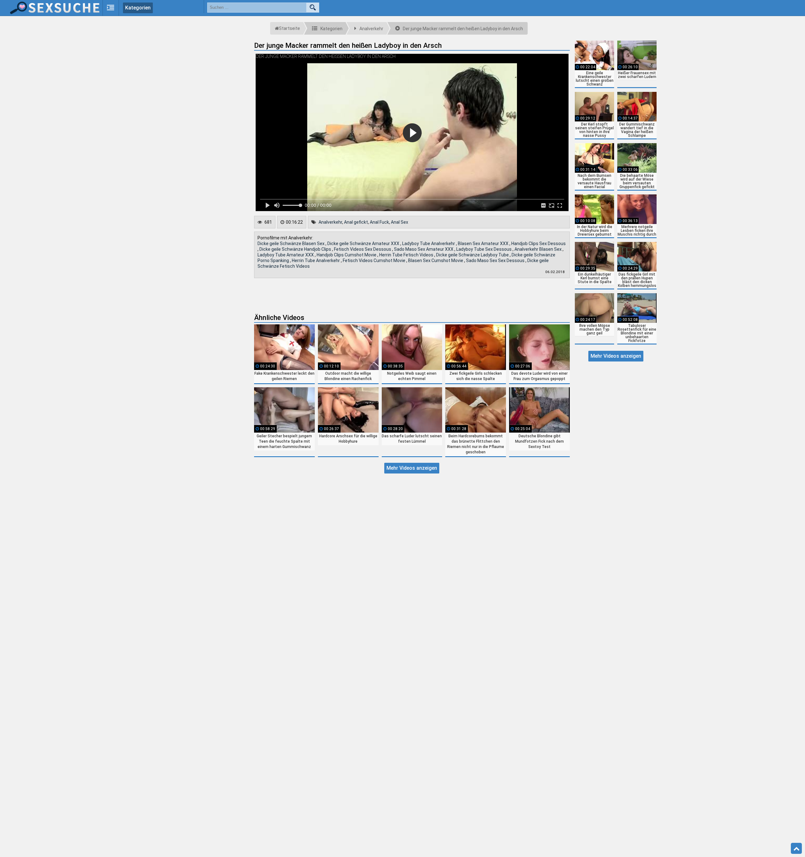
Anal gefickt (356, 222)
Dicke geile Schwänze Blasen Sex (291, 243)
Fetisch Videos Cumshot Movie (374, 260)
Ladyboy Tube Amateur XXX (286, 254)
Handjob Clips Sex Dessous (538, 243)
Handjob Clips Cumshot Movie (347, 254)
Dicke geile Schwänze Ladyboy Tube (473, 254)
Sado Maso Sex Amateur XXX (424, 249)
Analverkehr (330, 222)
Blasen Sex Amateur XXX (483, 243)
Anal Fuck (379, 222)
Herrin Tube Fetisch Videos (406, 254)
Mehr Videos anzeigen (411, 468)
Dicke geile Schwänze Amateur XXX (363, 243)
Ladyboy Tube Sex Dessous (484, 249)
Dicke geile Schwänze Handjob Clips (295, 249)
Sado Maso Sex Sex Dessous (495, 260)
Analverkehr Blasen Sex (538, 249)
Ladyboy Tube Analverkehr (429, 243)
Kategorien (138, 8)
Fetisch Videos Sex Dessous (363, 249)
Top (796, 848)
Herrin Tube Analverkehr (316, 260)
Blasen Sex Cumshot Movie (436, 260)
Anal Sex (399, 222)
